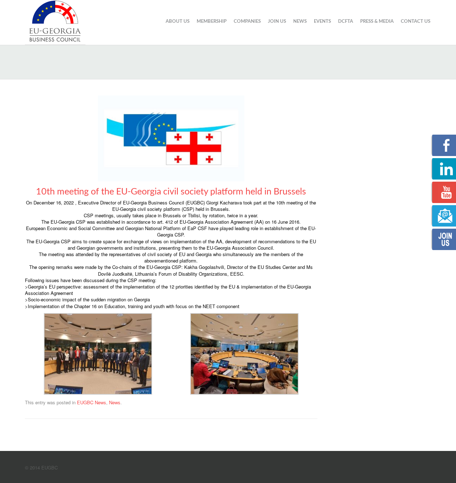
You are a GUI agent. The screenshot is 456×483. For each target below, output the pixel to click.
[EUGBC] (55, 21)
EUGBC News (91, 402)
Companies (247, 21)
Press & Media (377, 21)
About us (178, 21)
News (300, 21)
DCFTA (345, 21)
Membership (212, 21)
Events (322, 21)
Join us (277, 21)
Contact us (415, 21)
